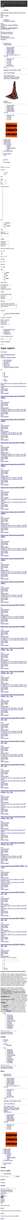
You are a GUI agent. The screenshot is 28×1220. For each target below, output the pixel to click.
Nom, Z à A (7, 364)
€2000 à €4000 (10, 51)
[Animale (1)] (6, 295)
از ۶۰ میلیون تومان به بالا (13, 54)
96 (4, 375)
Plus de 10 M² (10, 65)
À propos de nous (8, 151)
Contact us (6, 19)
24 (1, 369)
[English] (4, 12)
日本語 (11, 1028)
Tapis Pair (6, 77)
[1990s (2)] (4, 232)
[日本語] (2, 14)
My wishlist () (7, 1173)
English (11, 1016)
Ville (5, 75)
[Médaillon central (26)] (6, 289)
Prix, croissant (7, 361)
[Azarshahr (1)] (5, 244)
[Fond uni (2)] (6, 286)
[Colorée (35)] (5, 324)
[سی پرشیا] (9, 25)
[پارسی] (2, 12)
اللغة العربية (12, 1020)
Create (17, 1176)
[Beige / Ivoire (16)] (5, 320)
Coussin (9, 145)
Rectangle (6, 70)
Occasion (17, 77)
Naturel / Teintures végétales (12, 314)
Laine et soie (7, 78)
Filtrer (2, 356)
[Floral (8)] (6, 298)
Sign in (2, 1208)
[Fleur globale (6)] (6, 285)
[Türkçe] (17, 12)
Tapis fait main (7, 43)
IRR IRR (6, 10)
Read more (23, 3)
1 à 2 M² (9, 60)
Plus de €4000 (10, 53)
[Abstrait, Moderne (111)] (6, 294)
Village (8, 75)
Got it (2, 4)
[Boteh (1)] (6, 297)
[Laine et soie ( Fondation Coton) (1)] (9, 305)
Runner (15, 70)
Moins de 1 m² (10, 58)
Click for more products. (7, 32)
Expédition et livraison (9, 21)
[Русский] (22, 12)
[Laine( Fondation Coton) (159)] (9, 304)
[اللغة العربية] (12, 12)
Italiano (10, 1026)
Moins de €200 (10, 47)
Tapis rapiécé (7, 142)
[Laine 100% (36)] (9, 306)
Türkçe (10, 1023)
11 (4, 967)
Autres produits (7, 144)
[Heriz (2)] (5, 245)
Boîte (8, 149)
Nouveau (11, 77)
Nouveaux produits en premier (8, 357)
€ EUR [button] (2, 7)
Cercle (19, 70)
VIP (5, 155)
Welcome (6, 1005)
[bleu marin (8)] (5, 321)
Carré (10, 70)
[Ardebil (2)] (5, 243)
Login (5, 1006)
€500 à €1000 (10, 49)
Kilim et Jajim (7, 139)
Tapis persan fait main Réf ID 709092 (12, 487)
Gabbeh (6, 101)
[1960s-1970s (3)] (4, 233)
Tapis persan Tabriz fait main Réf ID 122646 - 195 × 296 (12, 672)
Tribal (12, 75)
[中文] (15, 12)
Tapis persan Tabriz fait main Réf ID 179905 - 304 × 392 (12, 649)
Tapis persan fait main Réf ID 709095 (12, 442)
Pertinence (6, 362)
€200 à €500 (10, 107)
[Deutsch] (9, 12)
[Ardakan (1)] (5, 241)
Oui (5, 173)
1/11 (5, 379)
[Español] (7, 12)
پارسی (10, 1015)
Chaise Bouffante (11, 148)
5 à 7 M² (9, 63)
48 (4, 373)
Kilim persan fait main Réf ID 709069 (13, 626)
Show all (6, 376)
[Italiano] (24, 12)
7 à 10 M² (9, 64)
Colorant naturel (15, 78)
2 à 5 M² (9, 61)
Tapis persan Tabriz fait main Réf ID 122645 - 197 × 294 (12, 695)
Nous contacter (7, 153)
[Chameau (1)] (5, 322)
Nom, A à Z (7, 365)
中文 (10, 1022)
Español (11, 1017)
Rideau (8, 146)
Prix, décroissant (8, 360)
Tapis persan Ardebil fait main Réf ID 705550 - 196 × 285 (13, 843)
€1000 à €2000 (10, 50)
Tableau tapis (7, 141)
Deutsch (11, 1019)
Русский (11, 1025)
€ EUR (5, 1009)
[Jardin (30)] (6, 287)
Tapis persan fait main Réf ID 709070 (12, 605)
